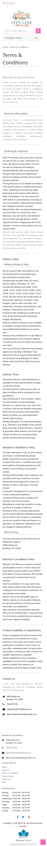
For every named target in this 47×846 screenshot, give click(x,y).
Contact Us (6, 779)
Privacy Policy (8, 776)
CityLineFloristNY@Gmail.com (18, 753)
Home (5, 47)
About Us (6, 770)
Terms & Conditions (10, 773)
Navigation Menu (13, 38)
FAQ (4, 782)
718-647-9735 (11, 748)
